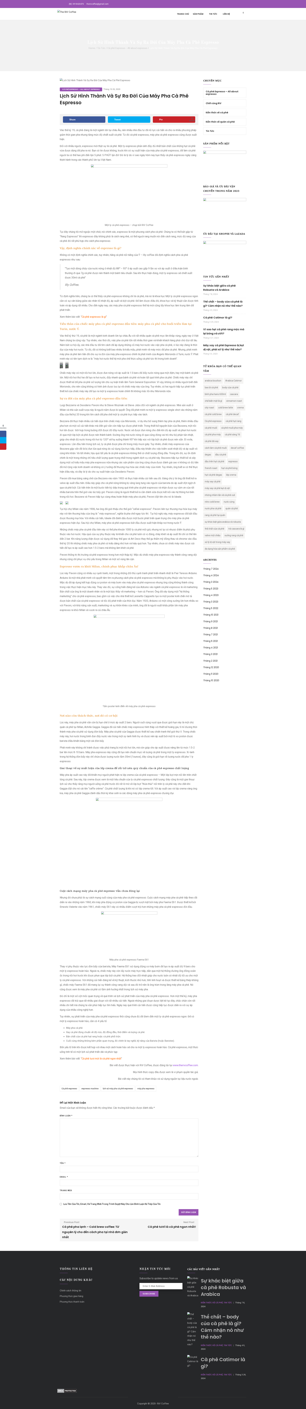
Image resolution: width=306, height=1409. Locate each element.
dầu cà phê (220, 454)
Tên (63, 1163)
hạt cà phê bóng (229, 468)
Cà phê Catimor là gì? (217, 317)
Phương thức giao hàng (71, 1296)
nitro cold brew (212, 501)
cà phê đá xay (212, 441)
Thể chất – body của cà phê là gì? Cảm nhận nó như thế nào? (223, 304)
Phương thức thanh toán (72, 1301)
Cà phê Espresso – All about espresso (222, 93)
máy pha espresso (145, 1088)
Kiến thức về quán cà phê (220, 121)
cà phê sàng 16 (232, 434)
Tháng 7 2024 (211, 568)
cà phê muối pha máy (232, 428)
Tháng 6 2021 (210, 641)
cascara (234, 394)
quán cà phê (232, 508)
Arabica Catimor (233, 380)
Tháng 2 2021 (210, 660)
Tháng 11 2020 (210, 673)
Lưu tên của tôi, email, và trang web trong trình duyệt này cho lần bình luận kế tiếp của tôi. (112, 1204)
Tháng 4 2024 (211, 575)
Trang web (66, 1190)
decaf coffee (237, 448)
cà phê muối (211, 428)
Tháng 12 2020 (211, 667)
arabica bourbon (213, 380)
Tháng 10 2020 (211, 680)
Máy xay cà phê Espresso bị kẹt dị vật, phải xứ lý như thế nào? (223, 347)
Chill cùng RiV (213, 103)
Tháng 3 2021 (210, 654)
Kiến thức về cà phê (217, 112)
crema (240, 407)
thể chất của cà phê (214, 528)
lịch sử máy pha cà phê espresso (118, 1088)
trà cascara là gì (236, 528)
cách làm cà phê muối (216, 448)
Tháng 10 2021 (210, 614)
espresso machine (89, 1088)
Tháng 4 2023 (211, 595)
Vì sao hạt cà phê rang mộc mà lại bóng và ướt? (223, 331)
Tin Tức (213, 14)
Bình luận (66, 1116)
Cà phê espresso (69, 1088)
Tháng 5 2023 (210, 588)
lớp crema (231, 475)
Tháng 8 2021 (210, 628)
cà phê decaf (232, 414)
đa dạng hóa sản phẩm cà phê (220, 549)
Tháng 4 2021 (210, 647)
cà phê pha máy (213, 434)
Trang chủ (183, 14)
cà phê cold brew (213, 414)
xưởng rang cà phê (234, 535)
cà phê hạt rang (233, 421)
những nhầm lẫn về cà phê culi (220, 495)
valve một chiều (212, 535)
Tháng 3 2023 (210, 601)
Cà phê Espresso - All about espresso (127, 48)
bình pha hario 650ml (215, 394)
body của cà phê (230, 387)
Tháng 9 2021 (210, 621)
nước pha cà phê (213, 508)
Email (64, 1177)
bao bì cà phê (211, 387)
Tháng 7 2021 (210, 634)
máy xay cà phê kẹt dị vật (217, 488)
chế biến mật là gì (213, 401)
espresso (233, 461)
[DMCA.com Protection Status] (67, 1391)
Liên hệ (226, 14)
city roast (209, 407)
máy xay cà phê (212, 481)
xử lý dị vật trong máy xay (217, 542)
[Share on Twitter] (3, 440)
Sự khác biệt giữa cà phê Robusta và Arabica (219, 288)
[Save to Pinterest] (3, 446)
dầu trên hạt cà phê (214, 461)
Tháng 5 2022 (210, 608)
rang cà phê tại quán (215, 515)
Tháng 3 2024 (211, 582)
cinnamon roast (234, 401)
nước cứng (229, 501)
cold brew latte (225, 407)
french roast (211, 468)
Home (92, 48)
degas (208, 454)
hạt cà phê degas (213, 475)
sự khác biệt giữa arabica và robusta (223, 522)
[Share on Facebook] (3, 434)
